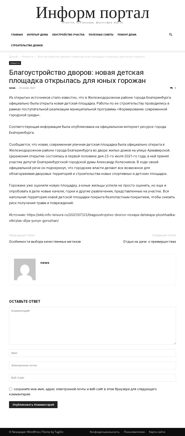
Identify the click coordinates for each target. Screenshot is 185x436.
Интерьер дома (37, 34)
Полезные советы (101, 34)
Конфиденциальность (105, 432)
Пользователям (134, 432)
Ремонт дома (127, 34)
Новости (27, 56)
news (12, 87)
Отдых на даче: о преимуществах (149, 242)
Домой (13, 56)
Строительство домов (27, 45)
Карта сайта (157, 432)
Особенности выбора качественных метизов (45, 242)
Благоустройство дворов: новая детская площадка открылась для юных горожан (77, 76)
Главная (17, 34)
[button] (170, 35)
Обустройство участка (68, 34)
